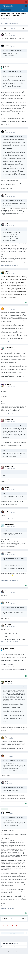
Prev (5, 28)
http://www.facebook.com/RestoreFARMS (10, 666)
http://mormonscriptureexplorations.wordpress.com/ (13, 262)
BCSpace (7, 487)
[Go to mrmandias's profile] (2, 308)
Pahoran (7, 812)
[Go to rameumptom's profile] (2, 348)
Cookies (18, 951)
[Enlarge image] (12, 575)
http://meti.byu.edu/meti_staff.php (14, 251)
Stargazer (8, 45)
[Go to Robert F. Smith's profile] (2, 525)
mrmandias (8, 308)
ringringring (8, 681)
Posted (10, 35)
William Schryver (10, 755)
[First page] (2, 28)
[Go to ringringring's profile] (2, 682)
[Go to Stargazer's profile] (2, 46)
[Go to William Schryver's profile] (2, 756)
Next (23, 28)
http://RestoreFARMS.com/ (7, 664)
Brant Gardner (9, 419)
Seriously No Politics (13, 2)
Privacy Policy (11, 951)
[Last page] (26, 28)
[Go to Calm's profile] (2, 195)
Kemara (7, 271)
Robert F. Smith (9, 524)
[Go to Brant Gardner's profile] (2, 420)
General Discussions (13, 23)
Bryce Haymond (9, 648)
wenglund (7, 552)
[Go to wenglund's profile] (2, 553)
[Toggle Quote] (3, 50)
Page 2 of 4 (14, 28)
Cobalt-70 (8, 625)
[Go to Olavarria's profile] (2, 34)
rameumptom (8, 347)
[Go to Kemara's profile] (2, 272)
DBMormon (8, 384)
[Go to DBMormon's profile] (2, 385)
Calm (6, 195)
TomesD (7, 602)
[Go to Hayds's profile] (2, 67)
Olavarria (4, 22)
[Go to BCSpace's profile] (2, 488)
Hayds (7, 66)
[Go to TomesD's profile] (2, 603)
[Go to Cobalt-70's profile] (2, 625)
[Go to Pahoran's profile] (2, 813)
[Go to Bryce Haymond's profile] (2, 649)
